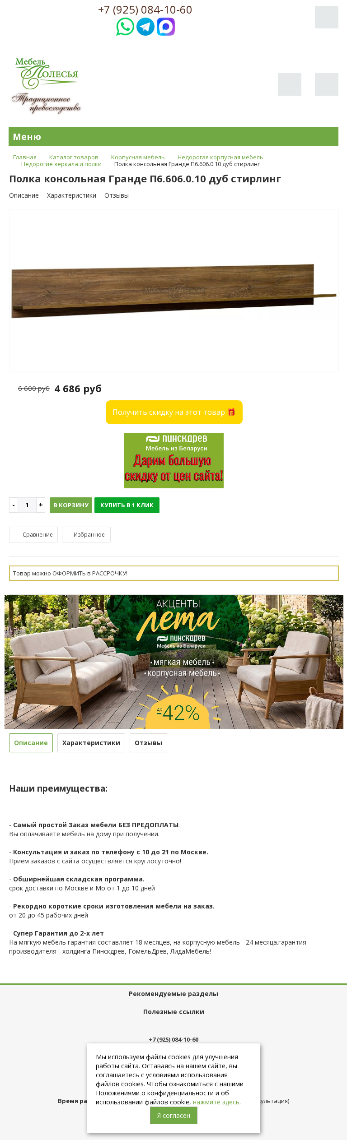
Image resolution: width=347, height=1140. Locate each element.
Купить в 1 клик (127, 505)
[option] (173, 290)
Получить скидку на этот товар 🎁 (174, 412)
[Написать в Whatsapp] (125, 25)
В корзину (71, 505)
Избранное (88, 534)
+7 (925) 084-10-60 (145, 9)
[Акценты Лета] (174, 661)
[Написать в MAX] (166, 25)
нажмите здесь (216, 1102)
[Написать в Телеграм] (145, 25)
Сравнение (37, 534)
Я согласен (173, 1115)
